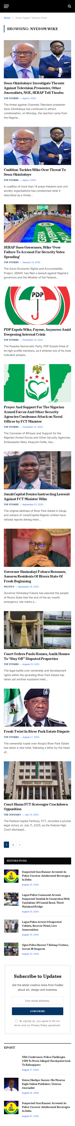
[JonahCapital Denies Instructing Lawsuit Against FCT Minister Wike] (37, 470)
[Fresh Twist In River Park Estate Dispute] (37, 708)
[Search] (69, 6)
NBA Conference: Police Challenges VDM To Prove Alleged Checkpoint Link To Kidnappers (46, 1060)
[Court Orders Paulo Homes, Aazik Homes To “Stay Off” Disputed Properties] (37, 630)
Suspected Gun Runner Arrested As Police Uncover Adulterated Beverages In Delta (46, 875)
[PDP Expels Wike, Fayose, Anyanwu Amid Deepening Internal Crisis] (37, 306)
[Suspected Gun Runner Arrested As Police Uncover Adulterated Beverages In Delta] (11, 876)
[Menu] (6, 6)
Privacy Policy (39, 1025)
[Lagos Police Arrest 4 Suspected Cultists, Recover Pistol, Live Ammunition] (11, 926)
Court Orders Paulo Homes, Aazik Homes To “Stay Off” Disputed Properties (36, 656)
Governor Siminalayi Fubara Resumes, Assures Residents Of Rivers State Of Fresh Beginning (35, 576)
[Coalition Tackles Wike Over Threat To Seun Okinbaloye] (37, 146)
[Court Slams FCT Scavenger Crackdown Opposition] (37, 780)
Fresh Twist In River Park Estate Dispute (37, 731)
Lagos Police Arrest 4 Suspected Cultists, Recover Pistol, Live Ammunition (41, 925)
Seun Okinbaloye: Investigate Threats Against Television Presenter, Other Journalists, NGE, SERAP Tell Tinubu (34, 88)
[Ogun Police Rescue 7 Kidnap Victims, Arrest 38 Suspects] (11, 949)
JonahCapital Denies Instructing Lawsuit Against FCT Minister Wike (37, 496)
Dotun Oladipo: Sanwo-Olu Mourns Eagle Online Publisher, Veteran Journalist (43, 1084)
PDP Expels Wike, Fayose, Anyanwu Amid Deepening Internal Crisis (37, 331)
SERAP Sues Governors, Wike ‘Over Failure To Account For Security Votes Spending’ (34, 252)
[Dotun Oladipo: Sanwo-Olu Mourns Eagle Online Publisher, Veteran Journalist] (11, 1084)
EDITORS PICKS (17, 860)
